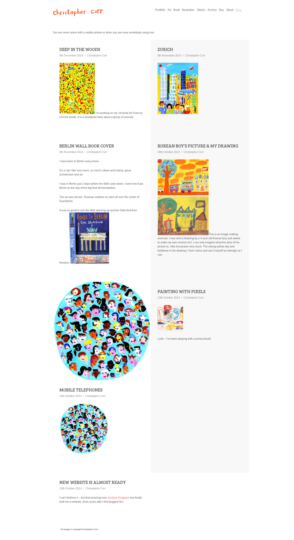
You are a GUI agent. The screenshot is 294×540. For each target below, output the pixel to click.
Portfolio (160, 9)
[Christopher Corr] (78, 13)
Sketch (201, 9)
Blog (238, 9)
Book (176, 9)
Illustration (188, 9)
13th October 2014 (70, 396)
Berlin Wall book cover (86, 146)
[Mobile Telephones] (102, 331)
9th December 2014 (71, 55)
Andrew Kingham (118, 497)
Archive (212, 9)
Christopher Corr (97, 55)
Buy (221, 9)
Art (169, 9)
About (229, 9)
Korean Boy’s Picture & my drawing (198, 146)
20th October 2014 (169, 152)
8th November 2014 (169, 55)
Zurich (165, 49)
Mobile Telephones (81, 390)
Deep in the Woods (79, 49)
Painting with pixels (182, 291)
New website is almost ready (92, 482)
